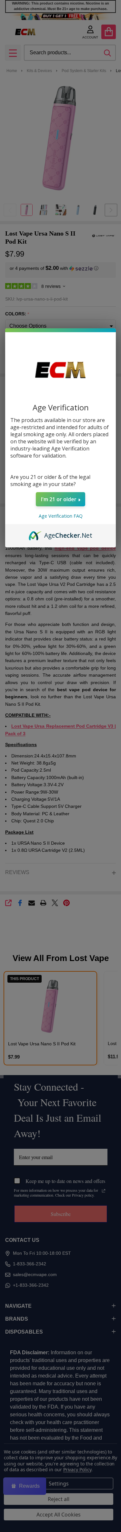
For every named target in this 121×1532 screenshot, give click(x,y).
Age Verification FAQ (61, 516)
